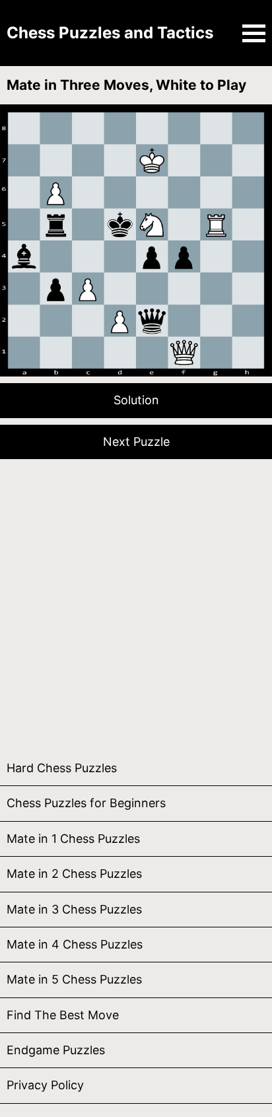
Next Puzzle (136, 442)
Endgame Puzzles (56, 1050)
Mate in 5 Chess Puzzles (74, 979)
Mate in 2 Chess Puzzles (74, 874)
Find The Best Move (63, 1015)
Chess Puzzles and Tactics (110, 32)
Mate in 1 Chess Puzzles (73, 839)
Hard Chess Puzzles (62, 768)
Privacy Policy (45, 1085)
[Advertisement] (136, 602)
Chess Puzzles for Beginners (86, 803)
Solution (136, 400)
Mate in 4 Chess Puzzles (75, 944)
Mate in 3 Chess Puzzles (74, 909)
